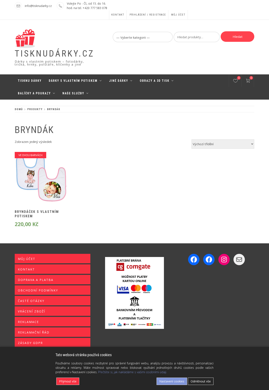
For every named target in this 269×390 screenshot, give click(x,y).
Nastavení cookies (171, 381)
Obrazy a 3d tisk (154, 80)
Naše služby (73, 93)
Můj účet (178, 14)
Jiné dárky (118, 80)
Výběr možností (34, 181)
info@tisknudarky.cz (38, 6)
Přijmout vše (67, 381)
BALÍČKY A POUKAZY (34, 93)
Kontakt (117, 14)
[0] (235, 81)
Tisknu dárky (30, 80)
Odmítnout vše (201, 381)
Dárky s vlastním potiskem (73, 80)
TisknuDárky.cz (54, 53)
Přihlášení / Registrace (148, 14)
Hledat (238, 36)
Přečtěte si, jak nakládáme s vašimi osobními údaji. (132, 372)
